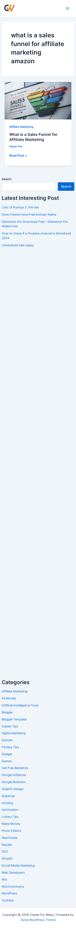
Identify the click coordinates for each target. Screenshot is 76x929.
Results (7, 845)
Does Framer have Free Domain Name (29, 214)
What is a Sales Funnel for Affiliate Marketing (33, 137)
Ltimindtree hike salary (18, 245)
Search (6, 179)
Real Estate (10, 838)
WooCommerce (13, 886)
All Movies (9, 698)
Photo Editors (11, 831)
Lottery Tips (10, 817)
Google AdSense (14, 775)
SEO (5, 851)
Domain (7, 740)
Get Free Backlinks (15, 768)
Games (7, 761)
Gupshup (8, 796)
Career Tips (10, 726)
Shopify (7, 858)
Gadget (7, 754)
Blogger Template (14, 719)
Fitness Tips (10, 747)
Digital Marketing (14, 733)
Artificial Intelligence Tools (20, 705)
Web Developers (13, 872)
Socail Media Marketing (18, 865)
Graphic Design (13, 789)
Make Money (11, 824)
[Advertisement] (38, 290)
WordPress (9, 893)
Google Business (14, 782)
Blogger (7, 712)
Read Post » (18, 155)
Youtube (8, 900)
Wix (4, 879)
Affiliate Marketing (14, 691)
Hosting (7, 803)
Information (10, 810)
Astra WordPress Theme (38, 920)
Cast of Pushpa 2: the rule (20, 207)
